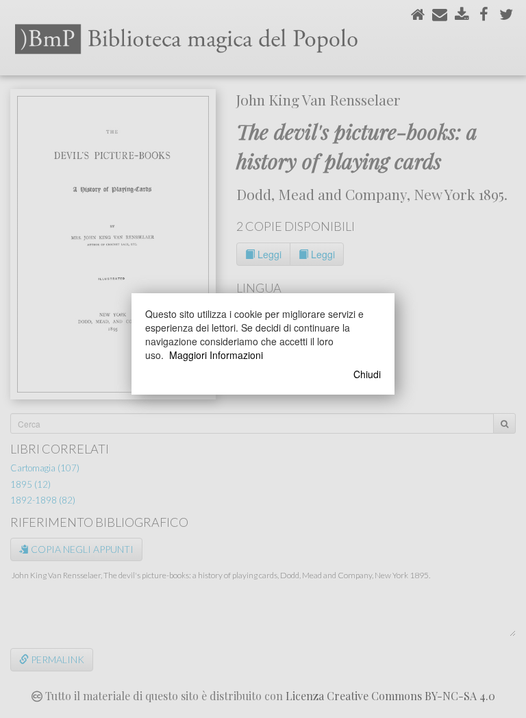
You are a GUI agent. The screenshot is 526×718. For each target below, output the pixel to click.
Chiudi (367, 374)
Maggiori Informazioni (216, 355)
